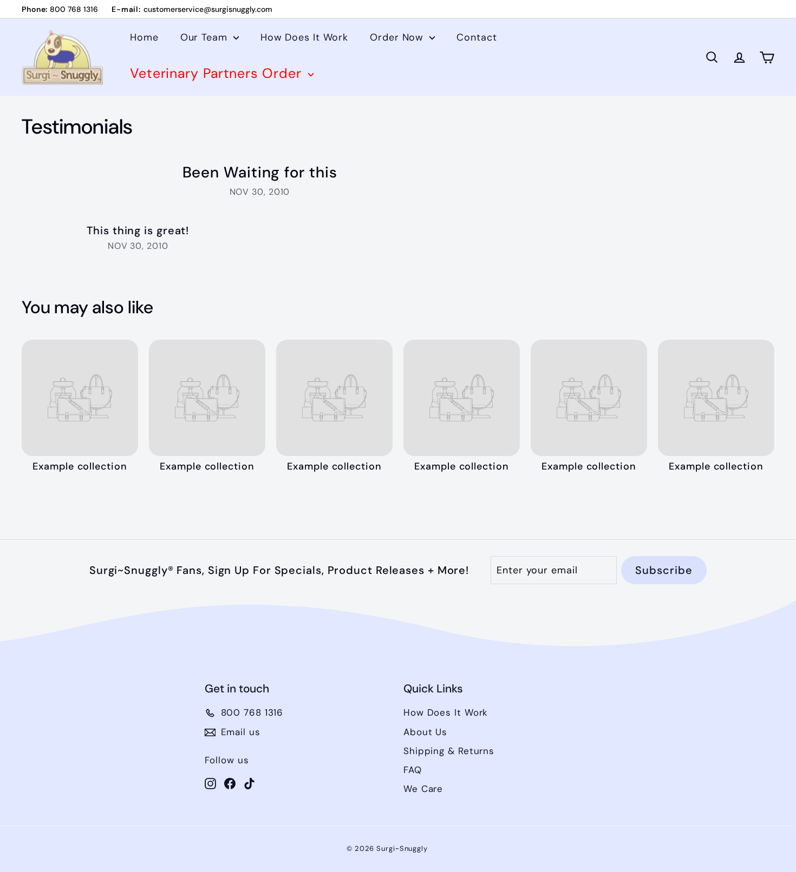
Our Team (205, 37)
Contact (476, 37)
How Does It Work (304, 37)
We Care (423, 789)
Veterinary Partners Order (217, 73)
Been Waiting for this (259, 172)
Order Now (398, 37)
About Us (425, 732)
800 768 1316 (74, 9)
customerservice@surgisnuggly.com (207, 9)
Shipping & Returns (448, 751)
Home (144, 37)
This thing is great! (138, 230)
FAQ (412, 770)
